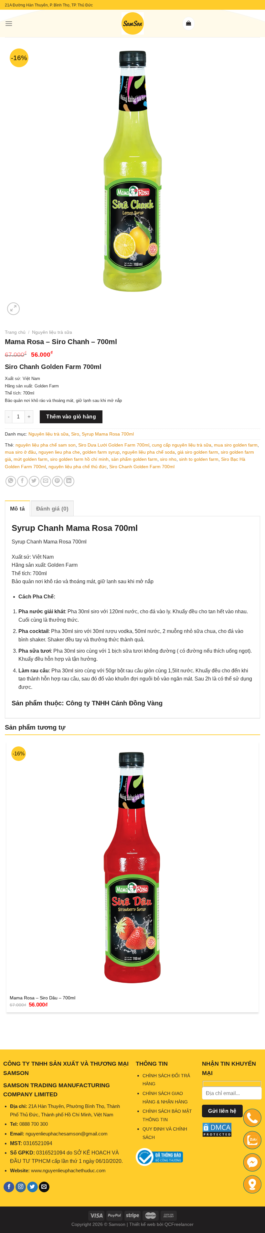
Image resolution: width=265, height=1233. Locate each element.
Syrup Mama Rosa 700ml (108, 434)
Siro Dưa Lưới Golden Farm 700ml (113, 445)
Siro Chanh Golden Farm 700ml (142, 466)
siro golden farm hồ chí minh (79, 459)
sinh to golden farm (198, 459)
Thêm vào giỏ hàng (71, 416)
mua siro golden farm (236, 445)
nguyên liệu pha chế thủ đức (77, 466)
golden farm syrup (101, 452)
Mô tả (17, 509)
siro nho (168, 459)
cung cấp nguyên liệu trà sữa (181, 445)
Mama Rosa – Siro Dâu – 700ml (42, 997)
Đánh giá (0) (52, 509)
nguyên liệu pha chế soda (148, 452)
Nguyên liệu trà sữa (52, 332)
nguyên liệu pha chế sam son (46, 445)
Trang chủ (15, 332)
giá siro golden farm (197, 452)
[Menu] (9, 23)
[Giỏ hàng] (189, 23)
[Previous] (8, 1028)
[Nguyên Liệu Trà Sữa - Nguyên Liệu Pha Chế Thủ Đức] (132, 23)
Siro (75, 434)
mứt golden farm (31, 459)
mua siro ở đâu (20, 452)
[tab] (17, 508)
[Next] (29, 305)
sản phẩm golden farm (134, 459)
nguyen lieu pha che (59, 452)
